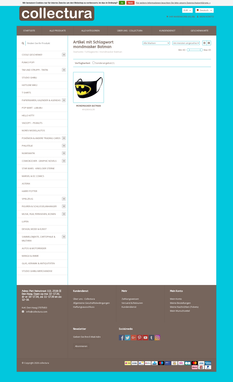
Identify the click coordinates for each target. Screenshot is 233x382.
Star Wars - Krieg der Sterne (38, 168)
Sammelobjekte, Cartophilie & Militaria (38, 238)
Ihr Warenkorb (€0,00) (182, 16)
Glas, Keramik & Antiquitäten (38, 263)
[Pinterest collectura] (139, 337)
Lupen (25, 221)
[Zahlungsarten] (128, 362)
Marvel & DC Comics (33, 176)
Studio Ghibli (29, 77)
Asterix (26, 183)
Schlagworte (91, 51)
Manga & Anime (30, 255)
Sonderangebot (104, 63)
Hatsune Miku (29, 85)
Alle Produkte (57, 30)
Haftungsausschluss (83, 306)
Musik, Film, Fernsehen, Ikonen (39, 214)
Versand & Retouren (132, 302)
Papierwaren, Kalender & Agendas (41, 100)
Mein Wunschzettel (180, 310)
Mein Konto (206, 16)
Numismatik (28, 153)
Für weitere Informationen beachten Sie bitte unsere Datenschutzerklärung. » (173, 3)
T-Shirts (26, 92)
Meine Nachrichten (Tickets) (184, 306)
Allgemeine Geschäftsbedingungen (91, 302)
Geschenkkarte (199, 30)
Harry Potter (29, 191)
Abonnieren (81, 346)
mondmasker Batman (111, 51)
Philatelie (27, 145)
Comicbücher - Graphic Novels (39, 160)
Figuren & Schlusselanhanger (39, 206)
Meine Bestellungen (180, 302)
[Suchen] (23, 43)
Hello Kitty (28, 115)
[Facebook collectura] (121, 337)
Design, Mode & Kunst (34, 229)
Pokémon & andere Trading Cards (41, 138)
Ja (122, 3)
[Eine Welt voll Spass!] (79, 13)
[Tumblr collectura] (151, 337)
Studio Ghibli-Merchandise (37, 271)
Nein (130, 3)
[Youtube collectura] (145, 337)
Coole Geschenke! (32, 54)
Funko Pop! (28, 62)
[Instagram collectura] (157, 337)
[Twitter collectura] (127, 337)
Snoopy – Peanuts (32, 122)
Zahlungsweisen (130, 298)
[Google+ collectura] (133, 337)
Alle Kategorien (90, 30)
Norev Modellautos (33, 130)
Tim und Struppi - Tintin (35, 69)
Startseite (29, 30)
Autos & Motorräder (34, 248)
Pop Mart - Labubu (32, 107)
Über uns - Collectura (129, 30)
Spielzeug (27, 198)
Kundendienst (167, 30)
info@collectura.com (36, 311)
